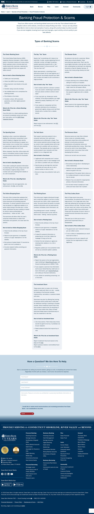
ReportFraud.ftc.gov (51, 262)
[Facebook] (2, 474)
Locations (80, 451)
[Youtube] (12, 474)
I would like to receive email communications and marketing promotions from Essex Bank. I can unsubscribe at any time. (46, 407)
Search (91, 2)
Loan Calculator (65, 447)
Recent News (81, 447)
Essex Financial (65, 435)
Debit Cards (29, 447)
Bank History (81, 444)
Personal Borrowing (31, 464)
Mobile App (29, 455)
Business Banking (48, 433)
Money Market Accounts (32, 444)
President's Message (83, 440)
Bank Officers (81, 442)
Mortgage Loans (30, 467)
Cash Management (48, 438)
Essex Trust (64, 438)
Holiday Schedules (83, 453)
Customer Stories (65, 471)
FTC (40, 125)
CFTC (39, 347)
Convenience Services (32, 458)
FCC (57, 123)
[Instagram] (5, 474)
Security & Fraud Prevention (20, 12)
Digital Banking (30, 453)
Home (3, 12)
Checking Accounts (31, 435)
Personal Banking (31, 433)
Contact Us (81, 456)
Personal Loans (30, 478)
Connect (80, 433)
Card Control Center (31, 460)
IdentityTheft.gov (53, 271)
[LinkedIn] (8, 474)
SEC (42, 343)
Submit (23, 413)
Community (64, 464)
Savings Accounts (31, 438)
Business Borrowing (49, 460)
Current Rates (64, 445)
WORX (23, 506)
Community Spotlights (67, 473)
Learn (8, 12)
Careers (80, 449)
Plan (62, 433)
